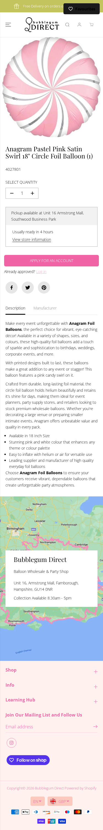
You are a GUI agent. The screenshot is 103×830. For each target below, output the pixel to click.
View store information (31, 239)
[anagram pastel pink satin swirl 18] (51, 87)
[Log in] (79, 25)
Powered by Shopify (80, 788)
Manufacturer (45, 308)
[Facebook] (11, 288)
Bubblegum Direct (49, 788)
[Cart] (91, 25)
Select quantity (21, 182)
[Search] (67, 25)
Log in (41, 271)
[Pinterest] (44, 288)
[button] (8, 24)
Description (15, 308)
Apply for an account (51, 260)
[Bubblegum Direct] (42, 24)
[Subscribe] (95, 727)
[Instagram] (11, 743)
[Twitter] (28, 288)
